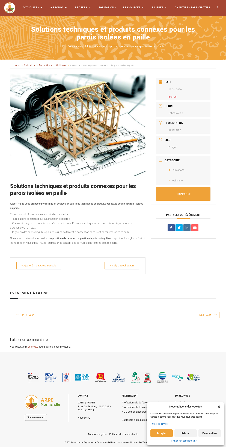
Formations (45, 65)
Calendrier (29, 65)
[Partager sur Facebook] (171, 227)
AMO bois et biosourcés (135, 411)
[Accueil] (63, 46)
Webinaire (61, 65)
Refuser (186, 433)
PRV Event (28, 315)
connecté (33, 346)
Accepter (161, 433)
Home (17, 65)
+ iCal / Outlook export (122, 265)
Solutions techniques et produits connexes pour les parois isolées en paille (124, 46)
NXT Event (205, 315)
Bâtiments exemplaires (134, 419)
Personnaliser (209, 433)
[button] (219, 406)
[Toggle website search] (218, 7)
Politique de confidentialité (184, 441)
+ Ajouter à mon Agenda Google (39, 265)
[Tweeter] (179, 227)
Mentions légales (97, 434)
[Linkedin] (187, 227)
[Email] (194, 227)
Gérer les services (160, 424)
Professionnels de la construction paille (143, 407)
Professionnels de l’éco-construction (141, 402)
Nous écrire (84, 417)
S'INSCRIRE (174, 130)
